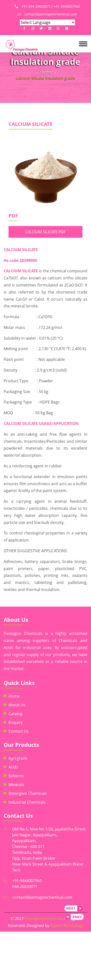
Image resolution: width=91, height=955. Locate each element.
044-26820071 (24, 886)
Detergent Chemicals (27, 793)
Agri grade (17, 758)
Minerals (16, 784)
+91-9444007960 (27, 880)
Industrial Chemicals (27, 802)
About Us (16, 705)
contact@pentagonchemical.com (42, 897)
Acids (13, 767)
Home (45, 72)
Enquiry (15, 722)
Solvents (16, 775)
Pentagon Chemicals (43, 918)
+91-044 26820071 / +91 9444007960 (50, 6)
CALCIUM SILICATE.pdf (45, 232)
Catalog (15, 713)
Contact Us (18, 731)
